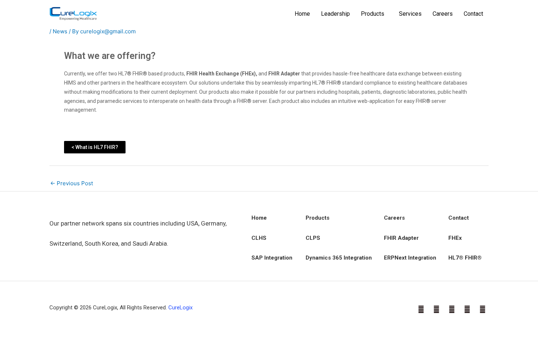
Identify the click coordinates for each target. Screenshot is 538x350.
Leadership (335, 13)
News (60, 31)
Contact (473, 13)
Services (410, 13)
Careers (443, 13)
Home (302, 13)
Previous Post (71, 183)
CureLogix (180, 307)
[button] (374, 13)
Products (372, 13)
